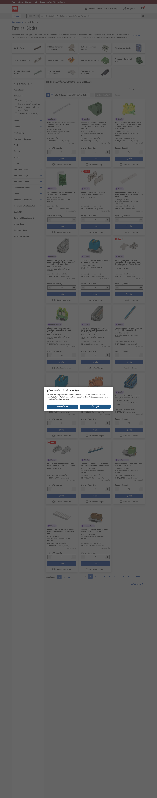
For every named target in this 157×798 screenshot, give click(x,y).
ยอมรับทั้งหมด (62, 407)
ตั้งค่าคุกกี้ (95, 407)
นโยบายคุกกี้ (62, 399)
